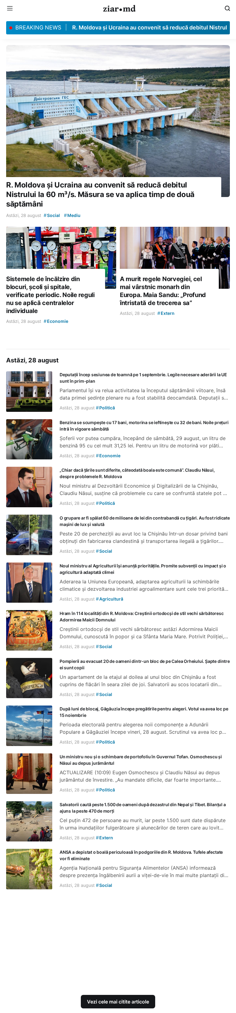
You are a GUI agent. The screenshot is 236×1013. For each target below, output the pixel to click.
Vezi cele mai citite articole (118, 1002)
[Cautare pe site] (227, 8)
